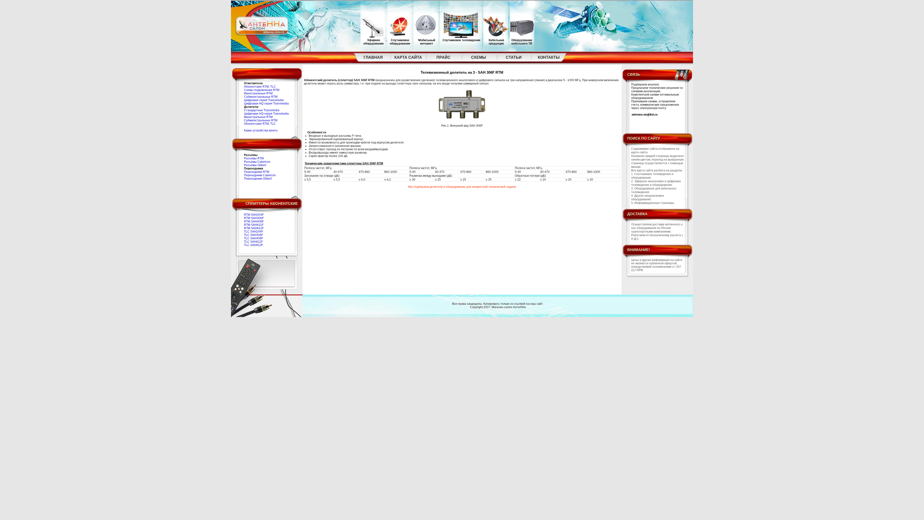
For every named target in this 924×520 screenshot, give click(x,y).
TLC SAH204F (253, 231)
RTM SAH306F (254, 218)
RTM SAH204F (254, 214)
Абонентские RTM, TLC (260, 86)
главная (373, 57)
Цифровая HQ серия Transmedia (266, 103)
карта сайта (408, 57)
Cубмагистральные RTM (260, 96)
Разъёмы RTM (254, 158)
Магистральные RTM (258, 93)
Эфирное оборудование (373, 42)
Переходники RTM (256, 172)
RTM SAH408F (254, 221)
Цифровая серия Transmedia (264, 100)
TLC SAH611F (253, 241)
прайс (443, 57)
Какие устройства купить (261, 130)
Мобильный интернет (426, 42)
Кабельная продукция (496, 42)
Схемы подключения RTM (261, 90)
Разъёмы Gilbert (255, 165)
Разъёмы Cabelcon (257, 161)
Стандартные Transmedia (261, 110)
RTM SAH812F (254, 228)
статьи (514, 57)
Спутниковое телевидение (462, 40)
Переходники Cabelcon (260, 175)
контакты (549, 57)
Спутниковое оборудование (400, 42)
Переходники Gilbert (258, 178)
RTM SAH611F (253, 225)
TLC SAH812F (253, 245)
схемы (478, 57)
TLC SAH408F (253, 238)
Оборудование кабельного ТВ (521, 42)
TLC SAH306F (253, 235)
